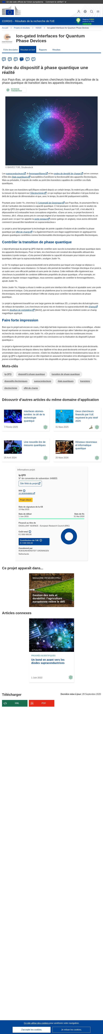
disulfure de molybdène (21, 310)
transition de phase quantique (66, 374)
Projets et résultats (22, 28)
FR (22, 59)
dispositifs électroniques (15, 381)
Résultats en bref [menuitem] (27, 50)
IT (27, 59)
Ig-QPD (8, 374)
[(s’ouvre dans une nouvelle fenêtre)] (11, 10)
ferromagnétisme (37, 173)
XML (17, 703)
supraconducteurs (15, 173)
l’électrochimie (37, 193)
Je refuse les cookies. (71, 1030)
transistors (85, 381)
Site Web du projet (29, 484)
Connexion (79, 11)
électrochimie (10, 388)
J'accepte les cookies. (31, 1030)
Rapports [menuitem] (43, 50)
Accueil (5, 28)
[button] (85, 11)
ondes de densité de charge (67, 173)
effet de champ (23, 232)
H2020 (38, 28)
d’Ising (92, 307)
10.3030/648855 (26, 493)
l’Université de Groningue (50, 203)
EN (10, 59)
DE (4, 59)
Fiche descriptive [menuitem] (10, 50)
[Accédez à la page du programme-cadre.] (7, 38)
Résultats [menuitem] (56, 50)
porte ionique (41, 219)
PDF (44, 703)
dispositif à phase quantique (31, 374)
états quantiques (20, 177)
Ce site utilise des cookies (36, 1023)
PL (33, 59)
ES (16, 59)
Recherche (92, 11)
